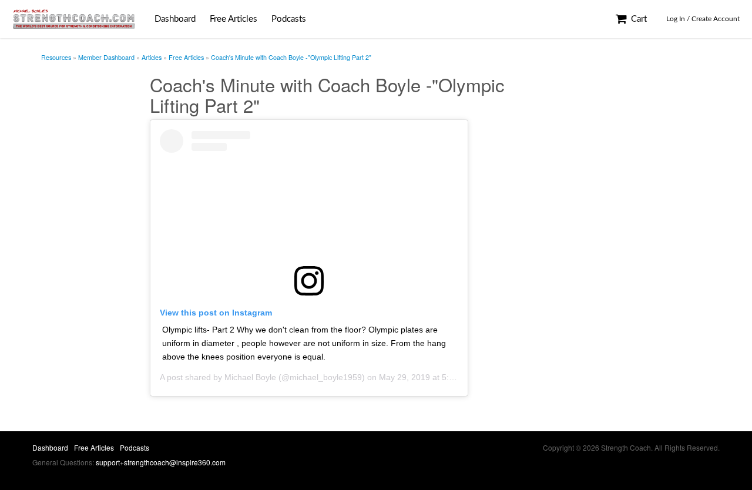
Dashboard (175, 19)
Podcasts (288, 19)
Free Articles (233, 19)
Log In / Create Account (703, 18)
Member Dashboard (106, 57)
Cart (638, 19)
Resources (56, 57)
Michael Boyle (250, 377)
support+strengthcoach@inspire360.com (161, 462)
